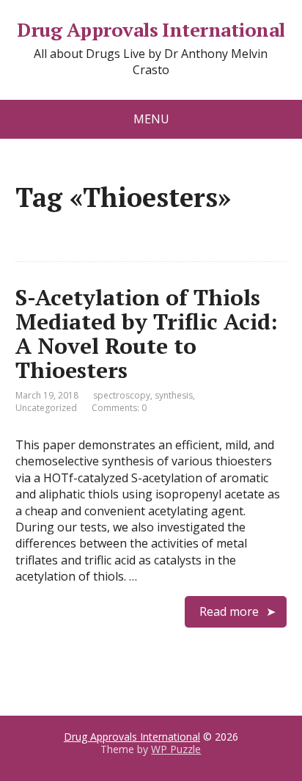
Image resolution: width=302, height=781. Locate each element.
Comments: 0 (119, 408)
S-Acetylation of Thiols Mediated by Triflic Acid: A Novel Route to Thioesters (146, 334)
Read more (229, 611)
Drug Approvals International (150, 30)
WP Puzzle (176, 749)
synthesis (174, 395)
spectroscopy (121, 395)
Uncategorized (46, 408)
